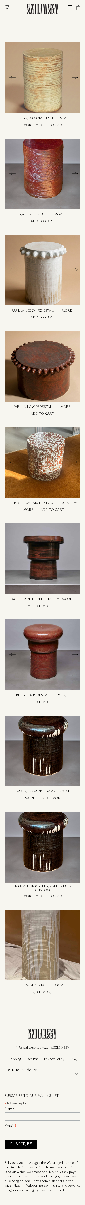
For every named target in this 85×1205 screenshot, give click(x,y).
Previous (13, 78)
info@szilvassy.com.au (32, 1047)
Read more (42, 606)
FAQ (73, 1059)
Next (72, 78)
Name (9, 1109)
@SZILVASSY (60, 1047)
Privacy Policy (54, 1059)
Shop (43, 1053)
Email (11, 1127)
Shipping (14, 1059)
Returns (32, 1059)
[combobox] (43, 1072)
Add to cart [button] (52, 125)
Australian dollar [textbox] (22, 1070)
